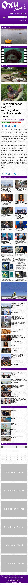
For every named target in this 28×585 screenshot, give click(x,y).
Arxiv (25, 18)
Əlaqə (26, 20)
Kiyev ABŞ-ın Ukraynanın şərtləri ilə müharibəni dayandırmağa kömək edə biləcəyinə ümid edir (20, 242)
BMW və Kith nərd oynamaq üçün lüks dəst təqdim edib (17, 330)
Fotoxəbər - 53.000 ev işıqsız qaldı (18, 436)
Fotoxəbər (13, 410)
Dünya (2, 119)
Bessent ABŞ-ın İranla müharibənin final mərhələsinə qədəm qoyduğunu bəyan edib (6, 242)
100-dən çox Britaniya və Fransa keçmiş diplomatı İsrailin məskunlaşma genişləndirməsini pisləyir (6, 190)
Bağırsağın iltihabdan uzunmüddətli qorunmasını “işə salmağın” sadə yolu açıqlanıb (17, 361)
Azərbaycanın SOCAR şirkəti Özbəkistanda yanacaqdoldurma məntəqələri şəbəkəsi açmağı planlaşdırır (21, 216)
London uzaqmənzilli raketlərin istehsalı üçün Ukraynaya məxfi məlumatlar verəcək (7, 255)
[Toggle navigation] (4, 17)
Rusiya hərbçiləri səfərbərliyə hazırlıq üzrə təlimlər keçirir (6, 215)
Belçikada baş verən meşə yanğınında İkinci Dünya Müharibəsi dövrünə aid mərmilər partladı (6, 203)
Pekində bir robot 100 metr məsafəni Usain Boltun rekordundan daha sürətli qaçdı (17, 317)
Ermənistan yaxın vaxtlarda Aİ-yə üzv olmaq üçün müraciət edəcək (20, 229)
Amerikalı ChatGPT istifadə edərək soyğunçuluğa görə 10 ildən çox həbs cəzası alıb (21, 202)
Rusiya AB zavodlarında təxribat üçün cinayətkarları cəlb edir (6, 229)
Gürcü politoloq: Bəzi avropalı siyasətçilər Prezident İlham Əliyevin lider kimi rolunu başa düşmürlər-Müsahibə (19, 400)
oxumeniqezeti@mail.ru (14, 580)
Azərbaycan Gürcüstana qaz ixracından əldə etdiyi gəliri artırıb (18, 310)
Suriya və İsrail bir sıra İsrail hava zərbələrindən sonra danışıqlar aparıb (20, 189)
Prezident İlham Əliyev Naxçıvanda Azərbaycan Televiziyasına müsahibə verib (19, 380)
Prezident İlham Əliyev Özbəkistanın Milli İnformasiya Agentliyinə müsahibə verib (18, 373)
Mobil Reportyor (21, 13)
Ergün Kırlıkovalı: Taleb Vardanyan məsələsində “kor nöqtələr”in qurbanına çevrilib (18, 386)
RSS (21, 579)
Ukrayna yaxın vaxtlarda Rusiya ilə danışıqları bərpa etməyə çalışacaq (20, 254)
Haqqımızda (21, 20)
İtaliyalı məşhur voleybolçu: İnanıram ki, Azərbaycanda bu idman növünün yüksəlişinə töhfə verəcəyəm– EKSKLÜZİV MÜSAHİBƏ (19, 393)
